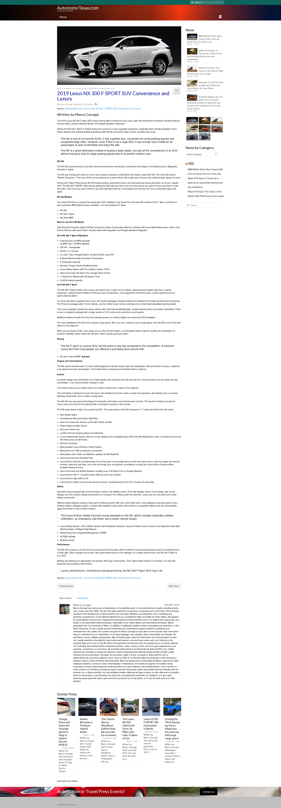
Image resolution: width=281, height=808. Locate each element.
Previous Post (66, 586)
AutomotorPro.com (73, 108)
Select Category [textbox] (194, 154)
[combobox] (202, 154)
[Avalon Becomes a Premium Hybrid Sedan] (66, 707)
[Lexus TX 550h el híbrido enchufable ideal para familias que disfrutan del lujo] (192, 136)
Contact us (208, 791)
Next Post (173, 586)
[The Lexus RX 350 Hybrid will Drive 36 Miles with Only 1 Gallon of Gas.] (109, 707)
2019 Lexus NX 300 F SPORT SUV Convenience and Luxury (113, 108)
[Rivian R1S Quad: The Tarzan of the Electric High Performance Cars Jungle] (216, 120)
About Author (65, 598)
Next (178, 737)
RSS (191, 163)
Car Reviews (88, 104)
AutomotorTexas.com (77, 7)
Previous (59, 737)
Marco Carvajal (66, 104)
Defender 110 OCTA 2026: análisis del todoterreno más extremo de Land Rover (205, 85)
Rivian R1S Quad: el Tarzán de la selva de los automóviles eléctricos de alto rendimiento (204, 55)
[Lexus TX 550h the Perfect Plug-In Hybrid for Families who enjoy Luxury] (204, 136)
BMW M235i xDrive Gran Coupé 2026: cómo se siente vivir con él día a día (204, 39)
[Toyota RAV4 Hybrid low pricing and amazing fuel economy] (172, 707)
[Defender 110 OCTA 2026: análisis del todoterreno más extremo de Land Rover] (192, 128)
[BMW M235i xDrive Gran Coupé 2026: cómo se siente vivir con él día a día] (192, 120)
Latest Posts (82, 598)
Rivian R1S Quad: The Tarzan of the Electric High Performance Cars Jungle (205, 70)
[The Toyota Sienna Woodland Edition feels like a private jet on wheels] (87, 707)
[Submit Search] (192, 2)
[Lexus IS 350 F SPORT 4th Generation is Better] (130, 707)
